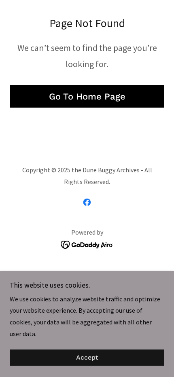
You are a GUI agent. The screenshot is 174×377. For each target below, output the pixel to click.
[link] (87, 202)
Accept (87, 358)
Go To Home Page (87, 96)
